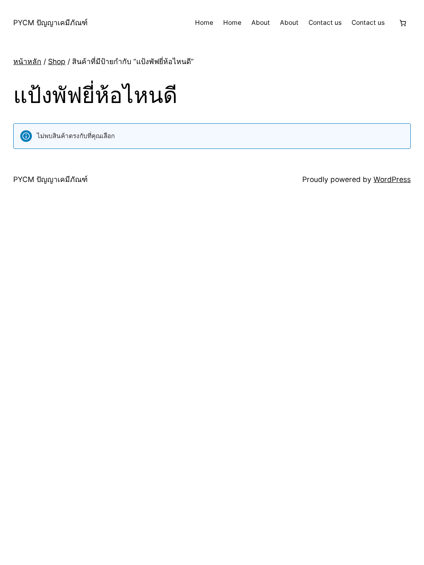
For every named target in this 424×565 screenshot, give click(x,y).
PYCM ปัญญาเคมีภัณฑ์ (50, 22)
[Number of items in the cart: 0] (403, 23)
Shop (56, 61)
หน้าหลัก (27, 61)
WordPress (392, 179)
